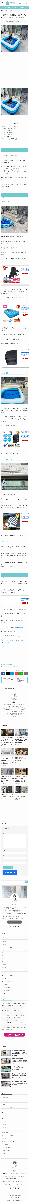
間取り (4, 958)
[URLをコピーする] (26, 673)
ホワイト (3, 1022)
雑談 (4, 993)
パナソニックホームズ (10, 1017)
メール (4, 855)
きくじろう (14, 702)
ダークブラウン (14, 1015)
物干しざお (9, 136)
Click (22, 7)
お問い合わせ (20, 1195)
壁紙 (21, 1024)
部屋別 (4, 964)
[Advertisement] (14, 68)
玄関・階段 (5, 973)
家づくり (5, 944)
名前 (4, 850)
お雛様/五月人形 (11, 1005)
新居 (18, 1027)
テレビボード (21, 1015)
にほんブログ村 (5, 642)
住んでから (5, 938)
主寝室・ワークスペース (8, 981)
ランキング (14, 1022)
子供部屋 (5, 978)
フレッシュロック (5, 1020)
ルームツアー (9, 1024)
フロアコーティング (7, 947)
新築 (21, 1027)
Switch (19, 1003)
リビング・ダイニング (8, 975)
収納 (4, 952)
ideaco (3, 1003)
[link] (13, 717)
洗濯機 (7, 1029)
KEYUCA (8, 1003)
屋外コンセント (10, 130)
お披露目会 (4, 1005)
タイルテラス (14, 17)
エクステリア (5, 17)
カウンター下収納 (5, 1010)
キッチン (5, 970)
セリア (15, 1012)
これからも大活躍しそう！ (11, 139)
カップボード (13, 1010)
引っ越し (5, 941)
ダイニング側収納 (5, 1015)
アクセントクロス (5, 1008)
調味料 (12, 1029)
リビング (20, 1022)
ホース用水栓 (10, 132)
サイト (4, 861)
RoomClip (14, 1003)
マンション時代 (6, 987)
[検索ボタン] (26, 3)
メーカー (9, 1022)
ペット (22, 1020)
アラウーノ (13, 1008)
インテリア (5, 955)
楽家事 (3, 1029)
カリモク (19, 1010)
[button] (3, 673)
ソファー (20, 1012)
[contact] (18, 927)
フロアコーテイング (15, 1020)
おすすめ (24, 1003)
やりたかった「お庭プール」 (12, 126)
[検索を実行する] (26, 882)
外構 (10, 17)
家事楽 (8, 1027)
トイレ (3, 1017)
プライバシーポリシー (14, 1197)
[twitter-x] (16, 717)
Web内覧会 (5, 984)
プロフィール (8, 1195)
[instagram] (13, 927)
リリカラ (3, 1024)
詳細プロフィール (14, 922)
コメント (5, 833)
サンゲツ (10, 1012)
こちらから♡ (10, 622)
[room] (16, 927)
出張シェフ (16, 1024)
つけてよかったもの (9, 128)
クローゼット (4, 1012)
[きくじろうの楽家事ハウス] (14, 3)
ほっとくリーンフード (20, 1005)
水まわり (5, 967)
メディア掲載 (6, 990)
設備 (4, 664)
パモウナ (19, 1017)
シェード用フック (11, 134)
